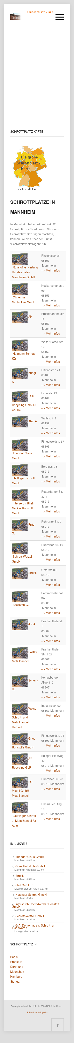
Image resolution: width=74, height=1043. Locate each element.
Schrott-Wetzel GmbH (29, 916)
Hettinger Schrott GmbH (31, 894)
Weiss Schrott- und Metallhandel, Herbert (24, 717)
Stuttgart (15, 981)
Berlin (14, 957)
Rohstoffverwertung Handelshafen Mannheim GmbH (25, 272)
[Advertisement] (37, 77)
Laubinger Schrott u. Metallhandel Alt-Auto (24, 821)
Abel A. (33, 421)
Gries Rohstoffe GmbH (30, 866)
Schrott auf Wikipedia (37, 1012)
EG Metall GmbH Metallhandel (22, 789)
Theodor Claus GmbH (29, 857)
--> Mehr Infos (50, 270)
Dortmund (16, 967)
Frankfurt (16, 962)
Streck (32, 573)
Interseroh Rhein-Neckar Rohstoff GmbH (24, 508)
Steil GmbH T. (24, 885)
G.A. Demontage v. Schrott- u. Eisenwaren (33, 926)
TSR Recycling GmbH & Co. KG (24, 403)
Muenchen (17, 971)
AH (30, 316)
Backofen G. (21, 605)
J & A (31, 624)
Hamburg (16, 976)
